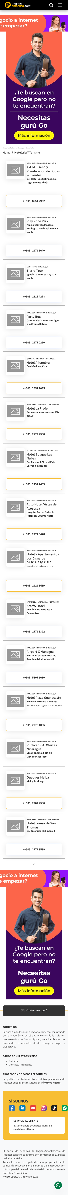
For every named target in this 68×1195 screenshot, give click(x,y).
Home (6, 153)
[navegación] (60, 5)
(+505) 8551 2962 (34, 201)
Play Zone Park (37, 221)
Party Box (34, 316)
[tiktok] (54, 1108)
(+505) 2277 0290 (34, 342)
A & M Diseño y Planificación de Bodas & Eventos (43, 171)
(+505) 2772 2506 (34, 434)
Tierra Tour (35, 270)
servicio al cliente (23, 1129)
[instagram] (44, 1108)
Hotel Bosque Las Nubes (39, 456)
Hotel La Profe (37, 408)
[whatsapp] (65, 1108)
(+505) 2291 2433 (34, 484)
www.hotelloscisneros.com (40, 566)
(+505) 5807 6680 (34, 677)
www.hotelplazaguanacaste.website (44, 705)
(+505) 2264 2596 (34, 803)
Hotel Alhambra (38, 362)
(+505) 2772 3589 (34, 849)
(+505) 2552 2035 (34, 388)
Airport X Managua (40, 651)
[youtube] (33, 1108)
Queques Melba (38, 777)
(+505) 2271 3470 (34, 534)
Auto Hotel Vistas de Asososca (41, 506)
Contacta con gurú (36, 1010)
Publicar (13, 1061)
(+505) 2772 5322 (34, 632)
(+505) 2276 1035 (34, 725)
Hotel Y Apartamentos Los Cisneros (43, 556)
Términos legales (50, 1083)
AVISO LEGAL (10, 1177)
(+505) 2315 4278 (34, 296)
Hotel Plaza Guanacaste (44, 697)
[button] (34, 863)
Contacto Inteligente (20, 1065)
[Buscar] (51, 5)
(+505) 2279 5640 (34, 250)
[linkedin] (22, 1108)
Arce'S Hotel (36, 606)
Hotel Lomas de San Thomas (41, 825)
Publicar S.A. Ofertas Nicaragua (42, 747)
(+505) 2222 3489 (34, 586)
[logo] (15, 170)
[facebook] (12, 1108)
